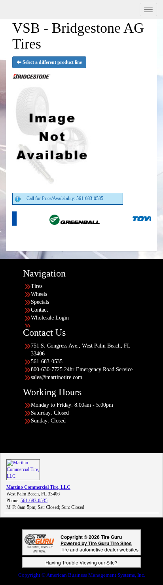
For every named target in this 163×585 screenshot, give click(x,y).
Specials (40, 302)
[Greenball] (67, 218)
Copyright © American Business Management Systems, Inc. (81, 575)
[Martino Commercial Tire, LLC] (23, 469)
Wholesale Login (50, 318)
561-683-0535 (34, 500)
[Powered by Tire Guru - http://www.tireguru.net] (39, 542)
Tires (36, 286)
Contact (39, 310)
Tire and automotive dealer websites (99, 546)
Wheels (39, 294)
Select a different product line (51, 62)
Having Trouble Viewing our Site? (81, 562)
